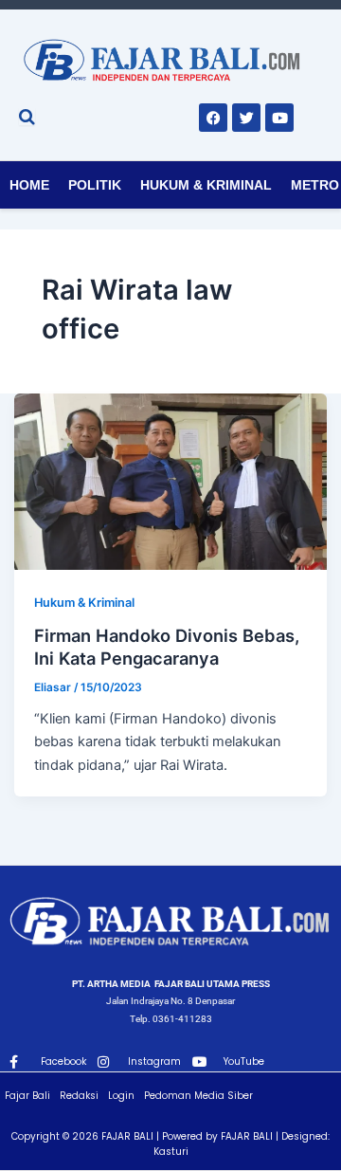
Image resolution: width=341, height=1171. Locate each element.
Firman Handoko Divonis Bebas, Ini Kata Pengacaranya (166, 646)
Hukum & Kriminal (206, 184)
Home (29, 184)
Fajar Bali (27, 1096)
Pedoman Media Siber (198, 1096)
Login (121, 1096)
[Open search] (27, 116)
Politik (94, 184)
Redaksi (79, 1096)
